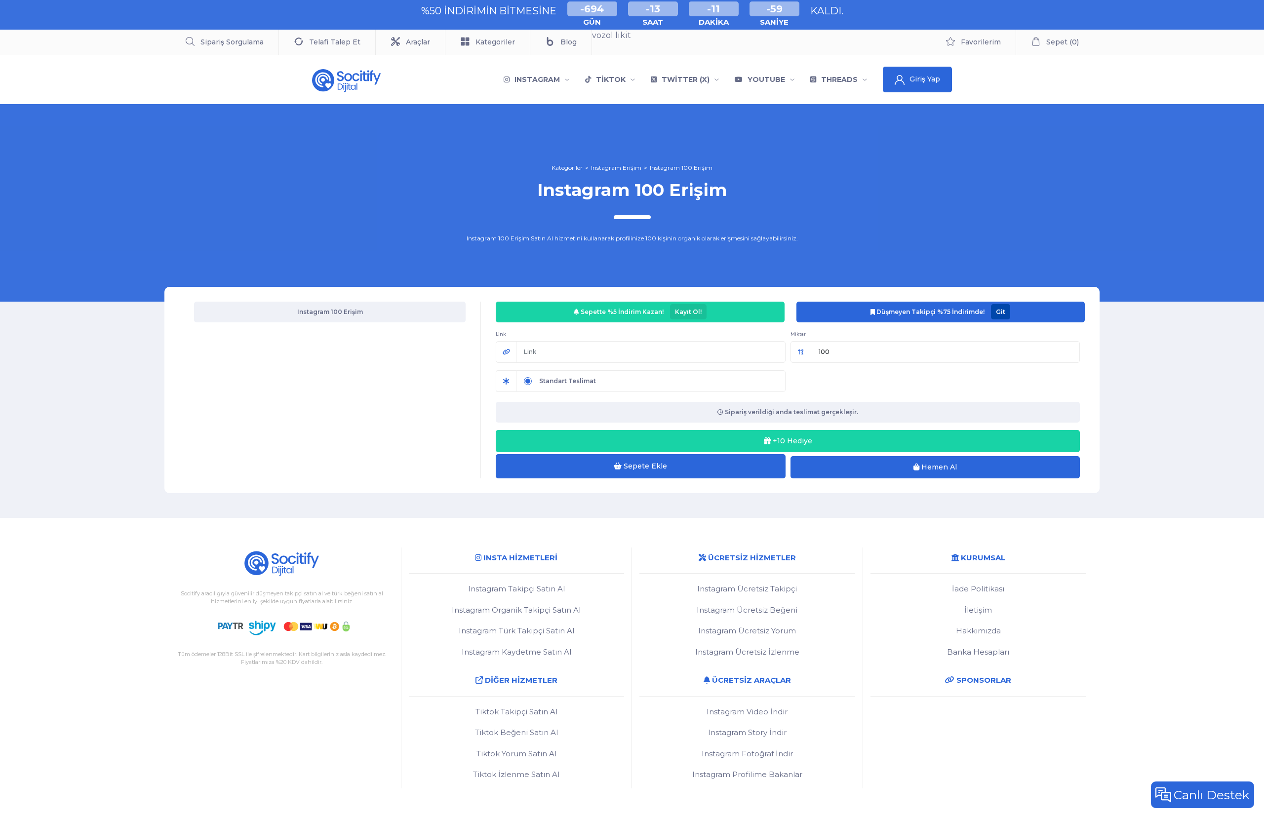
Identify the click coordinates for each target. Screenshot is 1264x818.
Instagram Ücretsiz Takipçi (747, 588)
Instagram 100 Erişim (681, 167)
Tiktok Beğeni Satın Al (516, 732)
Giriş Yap (924, 79)
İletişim (978, 610)
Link (501, 334)
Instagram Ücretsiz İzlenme (747, 652)
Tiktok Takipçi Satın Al (516, 711)
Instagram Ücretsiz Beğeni (747, 610)
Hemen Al (938, 467)
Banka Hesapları (978, 652)
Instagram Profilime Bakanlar (747, 774)
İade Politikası (978, 588)
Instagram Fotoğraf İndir (747, 753)
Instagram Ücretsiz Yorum (747, 630)
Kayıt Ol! (688, 311)
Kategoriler (567, 167)
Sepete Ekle (644, 466)
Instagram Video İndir (747, 711)
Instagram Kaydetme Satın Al (516, 652)
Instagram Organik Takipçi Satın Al (516, 610)
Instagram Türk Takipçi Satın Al (516, 630)
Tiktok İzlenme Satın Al (516, 774)
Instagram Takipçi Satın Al (516, 588)
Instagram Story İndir (747, 732)
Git (1000, 311)
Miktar (798, 334)
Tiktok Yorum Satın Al (516, 753)
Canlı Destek (1212, 794)
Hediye (792, 440)
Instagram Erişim (616, 167)
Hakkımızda (978, 630)
